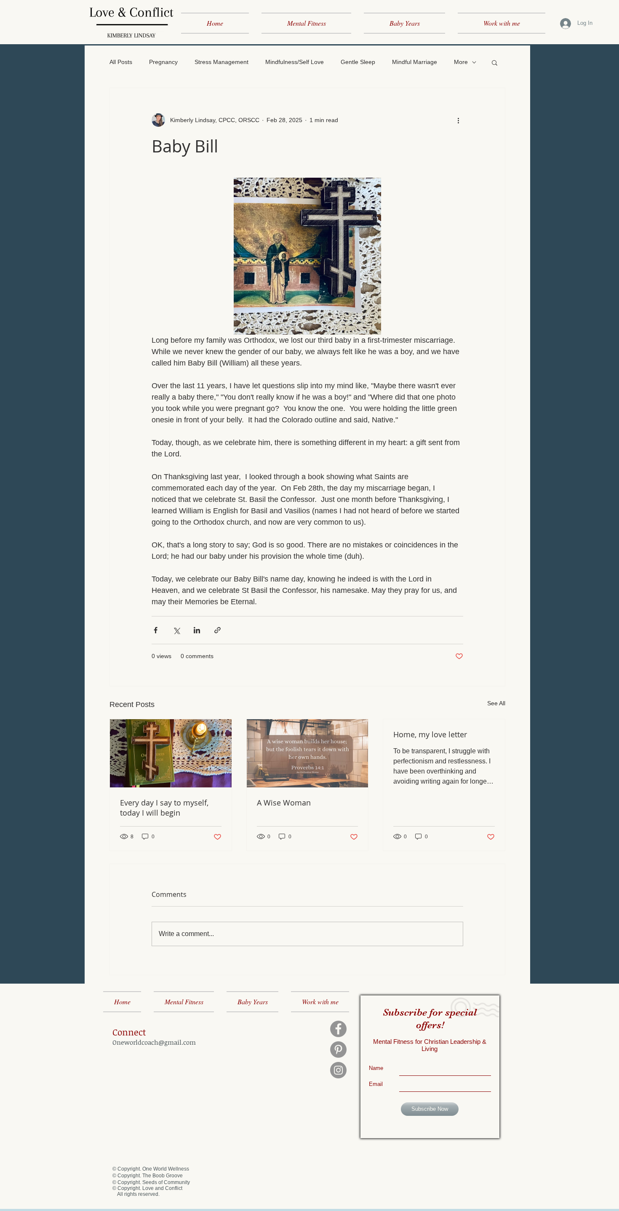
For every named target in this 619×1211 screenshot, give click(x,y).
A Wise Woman (284, 803)
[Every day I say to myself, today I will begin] (171, 753)
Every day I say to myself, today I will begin (164, 808)
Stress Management (221, 62)
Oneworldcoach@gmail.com (154, 1042)
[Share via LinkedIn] (197, 630)
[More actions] (458, 120)
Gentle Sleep (358, 62)
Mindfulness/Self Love (294, 62)
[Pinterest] (338, 1049)
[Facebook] (338, 1029)
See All (496, 703)
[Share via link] (217, 630)
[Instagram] (338, 1070)
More (461, 62)
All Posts (120, 62)
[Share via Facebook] (156, 630)
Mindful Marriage (414, 62)
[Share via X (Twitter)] (176, 630)
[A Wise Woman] (307, 753)
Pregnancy (163, 62)
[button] (495, 62)
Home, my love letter (430, 734)
